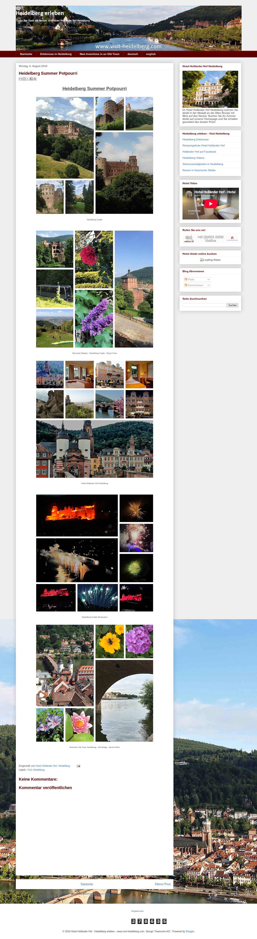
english (151, 53)
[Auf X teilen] (28, 79)
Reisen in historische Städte (199, 170)
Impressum (137, 911)
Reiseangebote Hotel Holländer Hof (203, 145)
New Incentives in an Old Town (99, 53)
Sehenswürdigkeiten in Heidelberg (202, 164)
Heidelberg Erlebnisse (195, 139)
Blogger (190, 931)
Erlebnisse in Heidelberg (56, 53)
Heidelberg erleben (40, 13)
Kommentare (195, 285)
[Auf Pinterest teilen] (35, 79)
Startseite (26, 53)
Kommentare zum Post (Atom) (101, 893)
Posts (190, 279)
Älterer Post (162, 884)
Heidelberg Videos (193, 157)
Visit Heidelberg (36, 769)
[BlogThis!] (24, 79)
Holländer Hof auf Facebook (199, 151)
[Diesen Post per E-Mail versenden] (20, 79)
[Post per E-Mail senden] (77, 765)
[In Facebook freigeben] (31, 79)
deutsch (133, 53)
